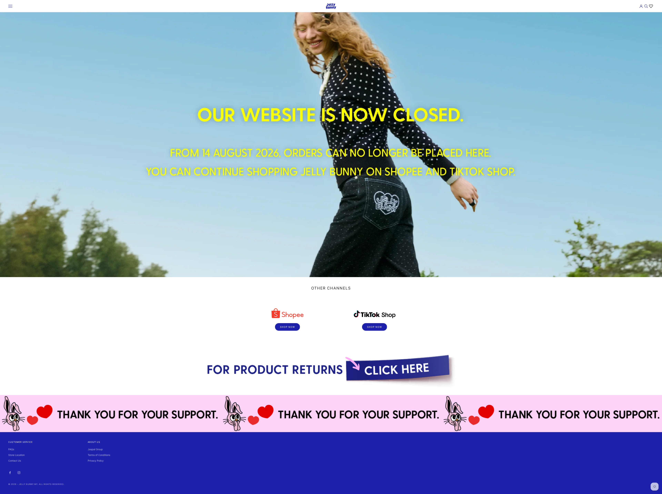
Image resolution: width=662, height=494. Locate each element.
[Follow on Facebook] (10, 472)
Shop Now (287, 327)
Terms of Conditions (99, 454)
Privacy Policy (96, 460)
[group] (331, 371)
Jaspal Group (95, 449)
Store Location (16, 454)
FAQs (11, 449)
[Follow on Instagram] (19, 472)
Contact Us (14, 460)
